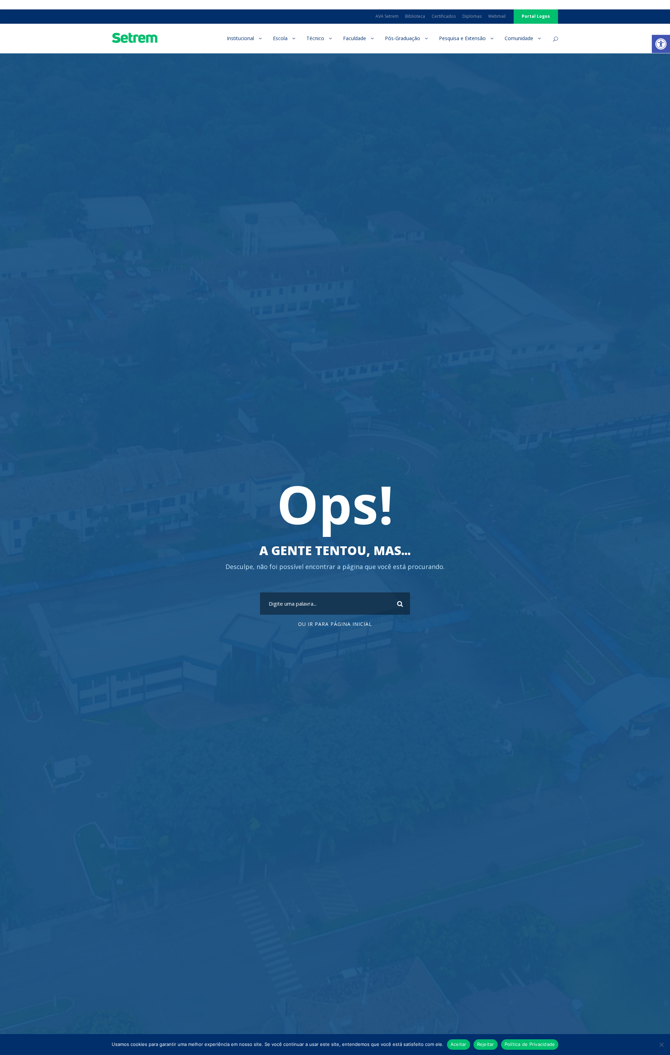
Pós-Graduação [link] (402, 38)
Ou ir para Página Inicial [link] (335, 624)
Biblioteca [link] (415, 16)
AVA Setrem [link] (387, 16)
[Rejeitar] (661, 1044)
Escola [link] (280, 38)
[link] (661, 44)
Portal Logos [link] (536, 16)
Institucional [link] (240, 38)
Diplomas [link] (472, 16)
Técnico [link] (315, 38)
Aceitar (459, 1044)
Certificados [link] (444, 16)
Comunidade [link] (519, 38)
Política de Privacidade (530, 1044)
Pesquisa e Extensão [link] (462, 38)
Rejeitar (485, 1044)
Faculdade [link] (354, 38)
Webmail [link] (497, 16)
